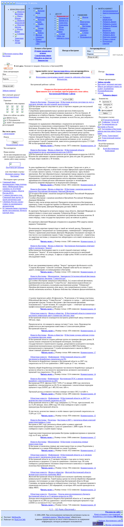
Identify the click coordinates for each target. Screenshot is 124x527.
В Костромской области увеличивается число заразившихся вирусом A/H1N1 (56, 151)
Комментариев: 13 (88, 272)
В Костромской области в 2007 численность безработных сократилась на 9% (57, 358)
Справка (20, 34)
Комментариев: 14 (88, 374)
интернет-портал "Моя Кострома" (57, 517)
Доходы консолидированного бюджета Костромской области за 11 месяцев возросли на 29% (59, 495)
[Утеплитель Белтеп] (110, 120)
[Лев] (7, 109)
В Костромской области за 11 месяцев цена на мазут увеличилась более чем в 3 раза (60, 456)
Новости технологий (20, 21)
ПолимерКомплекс (105, 91)
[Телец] (12, 107)
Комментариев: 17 (88, 352)
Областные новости (38, 313)
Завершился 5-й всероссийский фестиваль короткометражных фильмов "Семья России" (62, 277)
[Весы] (17, 109)
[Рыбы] (22, 112)
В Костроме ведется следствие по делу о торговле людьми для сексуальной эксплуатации (61, 103)
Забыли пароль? (9, 91)
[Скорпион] (22, 109)
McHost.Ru (16, 517)
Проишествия (53, 102)
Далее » (62, 509)
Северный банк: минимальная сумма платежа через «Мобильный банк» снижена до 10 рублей (15, 185)
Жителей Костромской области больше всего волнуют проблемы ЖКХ (60, 473)
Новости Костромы (19, 13)
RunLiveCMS (20, 520)
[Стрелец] (7, 112)
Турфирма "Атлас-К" (110, 122)
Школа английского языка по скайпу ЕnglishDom (110, 87)
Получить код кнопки (15, 167)
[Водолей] (17, 112)
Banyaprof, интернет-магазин (110, 84)
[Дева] (12, 109)
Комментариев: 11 (88, 241)
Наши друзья (17, 41)
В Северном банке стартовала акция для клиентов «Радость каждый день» (15, 210)
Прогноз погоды (19, 26)
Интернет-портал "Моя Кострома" (14, 175)
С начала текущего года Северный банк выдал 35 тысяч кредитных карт (13, 197)
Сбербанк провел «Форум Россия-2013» (13, 192)
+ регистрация (8, 134)
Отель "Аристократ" (110, 136)
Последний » (70, 509)
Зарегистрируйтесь (61, 71)
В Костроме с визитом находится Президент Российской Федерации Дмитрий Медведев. (60, 190)
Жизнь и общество (55, 150)
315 (56, 509)
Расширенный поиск (14, 145)
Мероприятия (53, 276)
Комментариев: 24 (88, 146)
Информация (53, 357)
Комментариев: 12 (88, 331)
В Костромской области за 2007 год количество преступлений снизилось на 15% (59, 399)
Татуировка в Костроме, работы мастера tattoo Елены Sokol (110, 131)
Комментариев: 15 (88, 416)
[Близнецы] (17, 107)
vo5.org (101, 93)
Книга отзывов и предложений (107, 514)
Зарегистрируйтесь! (11, 97)
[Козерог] (12, 112)
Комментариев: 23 (88, 490)
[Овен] (7, 107)
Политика (52, 420)
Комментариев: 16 (88, 309)
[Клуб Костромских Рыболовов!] (110, 151)
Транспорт (19, 38)
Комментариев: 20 (88, 185)
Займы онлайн (104, 82)
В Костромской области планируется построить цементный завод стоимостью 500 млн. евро (62, 314)
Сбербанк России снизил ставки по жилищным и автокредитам (13, 204)
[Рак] (22, 107)
